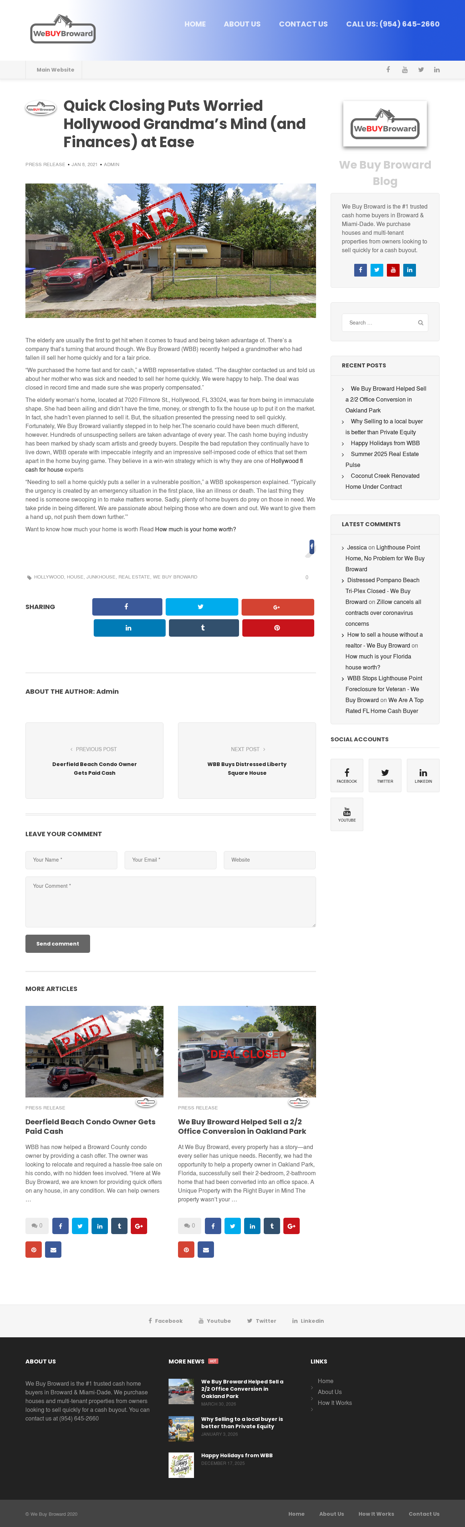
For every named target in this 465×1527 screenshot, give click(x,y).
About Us (242, 24)
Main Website (55, 69)
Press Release (45, 165)
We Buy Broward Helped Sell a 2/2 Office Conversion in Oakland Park (242, 1126)
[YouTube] (405, 70)
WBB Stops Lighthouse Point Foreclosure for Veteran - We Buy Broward (383, 690)
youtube (219, 1321)
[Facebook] (389, 70)
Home (195, 24)
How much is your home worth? (195, 530)
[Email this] (277, 649)
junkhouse (101, 577)
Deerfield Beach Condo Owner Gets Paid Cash (90, 1126)
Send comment (57, 943)
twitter (266, 1321)
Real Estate (134, 577)
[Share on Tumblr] (204, 628)
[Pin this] (278, 628)
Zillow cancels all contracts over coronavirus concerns (383, 613)
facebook (169, 1321)
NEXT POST (245, 749)
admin (111, 165)
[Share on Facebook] (312, 546)
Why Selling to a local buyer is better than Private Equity (242, 1422)
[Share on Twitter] (202, 607)
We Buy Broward (175, 577)
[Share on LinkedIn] (130, 628)
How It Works (335, 1403)
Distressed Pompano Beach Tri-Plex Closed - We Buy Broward (382, 592)
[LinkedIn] (437, 70)
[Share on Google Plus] (278, 607)
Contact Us (303, 24)
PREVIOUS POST (96, 749)
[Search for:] (385, 323)
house (75, 577)
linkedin (312, 1321)
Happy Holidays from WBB (385, 444)
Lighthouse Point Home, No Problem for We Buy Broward (385, 559)
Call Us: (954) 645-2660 (393, 24)
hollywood (49, 577)
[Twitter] (421, 70)
